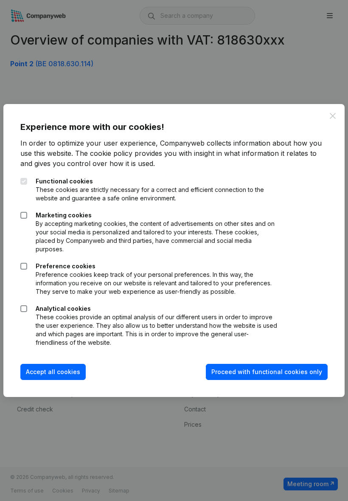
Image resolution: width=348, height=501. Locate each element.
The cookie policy (103, 153)
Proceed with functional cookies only (266, 371)
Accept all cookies (53, 371)
